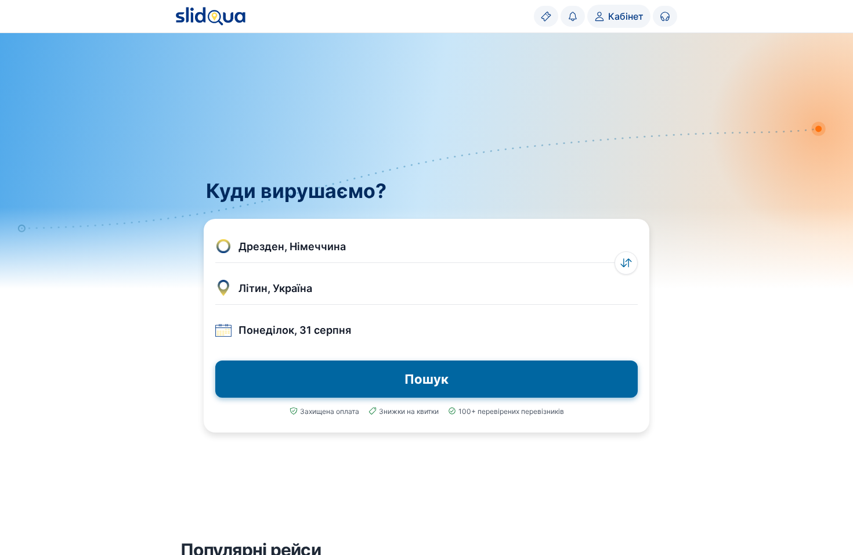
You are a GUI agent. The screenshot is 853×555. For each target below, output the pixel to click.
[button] (426, 246)
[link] (546, 16)
